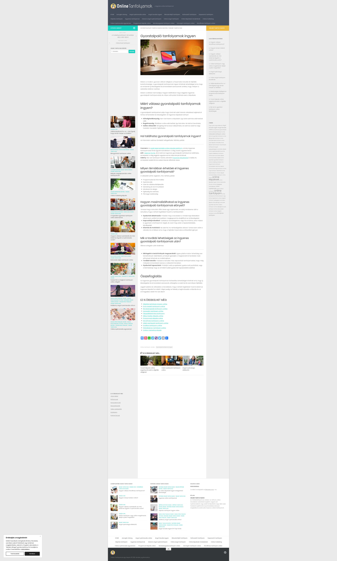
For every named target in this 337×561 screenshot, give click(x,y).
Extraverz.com (209, 489)
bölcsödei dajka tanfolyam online (216, 140)
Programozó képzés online (142, 23)
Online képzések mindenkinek (190, 19)
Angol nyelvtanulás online (138, 14)
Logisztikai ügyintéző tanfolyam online (122, 212)
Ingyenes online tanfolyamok (167, 487)
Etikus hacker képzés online (153, 316)
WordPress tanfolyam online (206, 23)
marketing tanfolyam (217, 162)
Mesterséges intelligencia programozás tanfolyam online (217, 93)
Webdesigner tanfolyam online (154, 328)
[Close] (40, 536)
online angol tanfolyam (217, 168)
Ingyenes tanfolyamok (132, 19)
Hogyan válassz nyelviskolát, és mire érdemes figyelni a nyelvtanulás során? (123, 238)
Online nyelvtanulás (125, 302)
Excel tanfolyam (216, 144)
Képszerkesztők (115, 406)
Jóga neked (114, 396)
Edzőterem (114, 412)
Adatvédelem (25, 549)
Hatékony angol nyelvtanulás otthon (123, 305)
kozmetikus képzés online (218, 157)
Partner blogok (115, 415)
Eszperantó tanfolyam (206, 14)
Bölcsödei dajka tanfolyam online (121, 256)
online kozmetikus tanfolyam (215, 175)
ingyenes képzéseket (180, 158)
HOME (112, 14)
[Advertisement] (123, 84)
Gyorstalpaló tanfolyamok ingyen (153, 28)
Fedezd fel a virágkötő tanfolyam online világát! (122, 281)
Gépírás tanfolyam (116, 19)
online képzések (214, 178)
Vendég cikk (114, 129)
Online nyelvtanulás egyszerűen (120, 23)
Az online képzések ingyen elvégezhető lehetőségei (171, 491)
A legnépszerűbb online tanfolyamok (121, 170)
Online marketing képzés (152, 330)
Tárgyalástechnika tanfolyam (154, 313)
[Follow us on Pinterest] (134, 28)
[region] (23, 546)
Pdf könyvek (114, 399)
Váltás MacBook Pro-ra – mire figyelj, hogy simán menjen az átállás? (123, 132)
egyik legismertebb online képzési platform (166, 148)
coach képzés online (213, 142)
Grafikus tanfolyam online (152, 325)
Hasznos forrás (149, 153)
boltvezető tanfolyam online (217, 134)
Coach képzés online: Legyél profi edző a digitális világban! (149, 370)
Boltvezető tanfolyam (189, 14)
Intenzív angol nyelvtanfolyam (151, 19)
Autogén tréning (122, 14)
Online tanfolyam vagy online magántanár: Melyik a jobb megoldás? (217, 66)
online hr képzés (220, 173)
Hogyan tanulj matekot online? (128, 498)
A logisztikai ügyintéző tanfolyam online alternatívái (121, 217)
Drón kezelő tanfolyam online (154, 306)
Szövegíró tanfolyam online (185, 23)
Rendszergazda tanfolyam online (163, 23)
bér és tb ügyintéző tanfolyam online (217, 136)
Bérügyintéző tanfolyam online (120, 149)
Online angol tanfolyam (171, 19)
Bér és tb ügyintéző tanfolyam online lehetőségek (215, 109)
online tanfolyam (215, 192)
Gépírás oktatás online (165, 505)
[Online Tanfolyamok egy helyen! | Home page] (132, 6)
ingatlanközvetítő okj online (218, 151)
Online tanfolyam (175, 28)
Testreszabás (15, 554)
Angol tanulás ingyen (155, 14)
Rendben (32, 554)
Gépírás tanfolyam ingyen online (155, 304)
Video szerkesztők (116, 409)
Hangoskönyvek (116, 403)
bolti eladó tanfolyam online (218, 132)
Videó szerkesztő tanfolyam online (155, 323)
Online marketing (208, 19)
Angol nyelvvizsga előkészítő (189, 369)
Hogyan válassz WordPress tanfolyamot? (132, 491)
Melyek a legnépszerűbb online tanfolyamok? (121, 174)
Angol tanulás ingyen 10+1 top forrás (170, 529)
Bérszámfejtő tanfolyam (172, 14)
